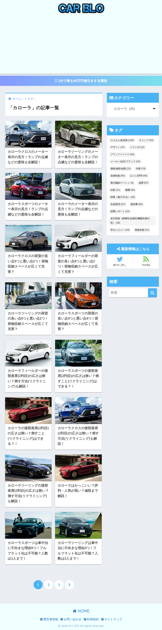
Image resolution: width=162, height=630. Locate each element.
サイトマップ (113, 619)
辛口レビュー (120, 230)
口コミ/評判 (138, 175)
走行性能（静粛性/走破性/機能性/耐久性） (130, 220)
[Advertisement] (81, 46)
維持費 (137, 204)
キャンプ (146, 140)
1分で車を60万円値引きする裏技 (82, 81)
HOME (82, 610)
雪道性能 (142, 230)
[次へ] (69, 584)
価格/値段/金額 (120, 168)
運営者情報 (50, 619)
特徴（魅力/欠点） (122, 197)
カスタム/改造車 (122, 140)
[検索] (152, 292)
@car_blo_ (119, 264)
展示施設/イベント (122, 182)
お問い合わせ (72, 619)
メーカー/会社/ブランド (125, 161)
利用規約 (92, 619)
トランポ (137, 147)
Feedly (146, 264)
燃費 (130, 190)
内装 (141, 168)
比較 (115, 190)
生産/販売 (117, 204)
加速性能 (117, 175)
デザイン (117, 147)
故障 (143, 182)
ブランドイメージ (122, 154)
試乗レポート (120, 211)
